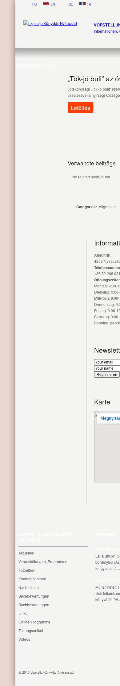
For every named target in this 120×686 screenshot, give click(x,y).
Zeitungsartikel (30, 630)
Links (22, 613)
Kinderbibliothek (32, 578)
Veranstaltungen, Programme (42, 561)
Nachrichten (28, 587)
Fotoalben (26, 570)
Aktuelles (26, 552)
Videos (24, 639)
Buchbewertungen (33, 596)
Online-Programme (34, 621)
